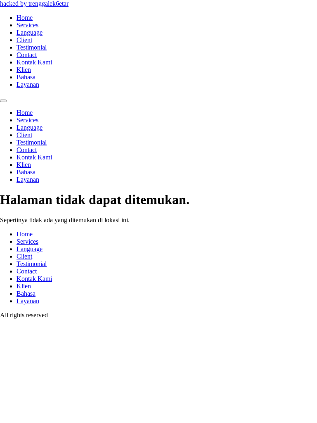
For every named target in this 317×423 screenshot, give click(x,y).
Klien (24, 69)
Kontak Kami (34, 62)
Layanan (28, 84)
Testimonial (32, 47)
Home (25, 17)
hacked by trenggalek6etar (34, 3)
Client (24, 39)
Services (27, 25)
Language (30, 32)
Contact (27, 54)
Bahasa (26, 77)
